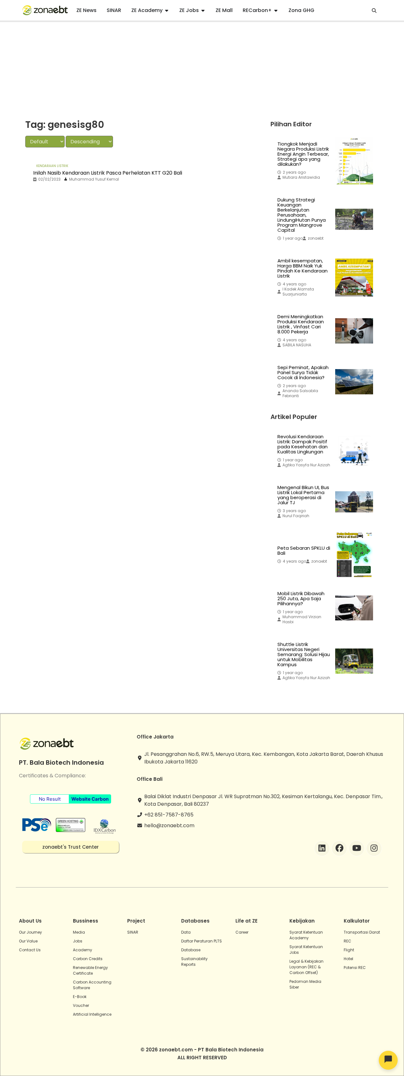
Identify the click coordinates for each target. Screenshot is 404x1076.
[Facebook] (339, 848)
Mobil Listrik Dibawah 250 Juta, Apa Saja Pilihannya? (300, 598)
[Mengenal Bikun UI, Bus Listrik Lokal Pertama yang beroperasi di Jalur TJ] (354, 501)
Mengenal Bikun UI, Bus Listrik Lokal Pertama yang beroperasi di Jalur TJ (303, 495)
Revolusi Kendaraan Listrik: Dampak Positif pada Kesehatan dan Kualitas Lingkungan (302, 444)
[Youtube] (357, 848)
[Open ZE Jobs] (202, 10)
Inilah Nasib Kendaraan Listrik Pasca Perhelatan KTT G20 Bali (107, 172)
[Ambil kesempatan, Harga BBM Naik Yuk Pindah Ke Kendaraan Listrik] (354, 278)
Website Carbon (90, 799)
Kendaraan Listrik (52, 166)
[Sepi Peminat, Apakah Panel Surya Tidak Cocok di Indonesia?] (354, 381)
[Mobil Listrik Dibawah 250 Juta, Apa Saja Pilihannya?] (354, 607)
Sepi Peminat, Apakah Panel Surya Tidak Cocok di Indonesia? (303, 372)
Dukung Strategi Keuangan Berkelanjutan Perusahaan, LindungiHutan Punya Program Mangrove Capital (301, 215)
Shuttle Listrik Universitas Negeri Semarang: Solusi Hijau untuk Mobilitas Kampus (303, 654)
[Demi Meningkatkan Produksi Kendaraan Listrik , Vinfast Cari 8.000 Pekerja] (354, 330)
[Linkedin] (322, 848)
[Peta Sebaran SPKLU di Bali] (354, 554)
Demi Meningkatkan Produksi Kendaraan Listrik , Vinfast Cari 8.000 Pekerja (300, 324)
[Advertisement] (202, 69)
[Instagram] (374, 848)
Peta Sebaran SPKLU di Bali (303, 551)
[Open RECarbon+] (275, 10)
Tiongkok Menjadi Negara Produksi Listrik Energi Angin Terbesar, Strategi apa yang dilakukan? (303, 154)
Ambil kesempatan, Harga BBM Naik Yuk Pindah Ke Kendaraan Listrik (302, 268)
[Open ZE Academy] (166, 10)
